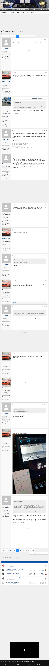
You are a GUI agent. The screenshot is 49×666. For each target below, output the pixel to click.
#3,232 (45, 229)
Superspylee (8, 583)
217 (20, 36)
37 (16, 570)
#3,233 (45, 255)
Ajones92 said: (17, 102)
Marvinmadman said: (18, 259)
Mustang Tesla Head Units (12, 582)
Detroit (7, 513)
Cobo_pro (8, 579)
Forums (12, 9)
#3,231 (45, 204)
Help (29, 664)
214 (11, 36)
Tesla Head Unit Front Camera (13, 573)
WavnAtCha (41, 570)
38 (18, 570)
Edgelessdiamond (6, 164)
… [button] (8, 36)
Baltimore (8, 147)
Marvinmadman (6, 82)
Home (32, 664)
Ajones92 (6, 48)
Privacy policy (25, 664)
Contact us (7, 664)
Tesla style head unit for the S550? (14, 569)
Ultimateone (8, 570)
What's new (22, 9)
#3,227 (45, 72)
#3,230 (45, 154)
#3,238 (45, 404)
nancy (6, 506)
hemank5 (42, 583)
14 (7, 169)
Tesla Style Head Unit (11, 565)
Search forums (20, 12)
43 (7, 144)
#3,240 (45, 497)
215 (14, 36)
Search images (30, 12)
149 (18, 33)
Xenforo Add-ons (28, 661)
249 (29, 36)
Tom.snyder (6, 139)
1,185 (7, 116)
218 (23, 36)
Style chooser (3, 663)
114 (7, 53)
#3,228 (45, 98)
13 (6, 509)
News (4, 9)
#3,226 (45, 39)
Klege (43, 574)
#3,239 (45, 430)
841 (7, 87)
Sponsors (2, 664)
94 (7, 510)
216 (17, 36)
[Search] (46, 9)
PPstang (7, 566)
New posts (4, 12)
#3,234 (45, 280)
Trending (12, 12)
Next (33, 36)
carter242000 (41, 565)
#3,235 (45, 306)
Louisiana (8, 91)
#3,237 (45, 378)
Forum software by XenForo (11, 661)
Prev (3, 36)
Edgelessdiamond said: (18, 501)
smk (7, 574)
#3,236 (45, 353)
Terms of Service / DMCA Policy (16, 664)
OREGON (8, 172)
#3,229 (45, 130)
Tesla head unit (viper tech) (13, 578)
